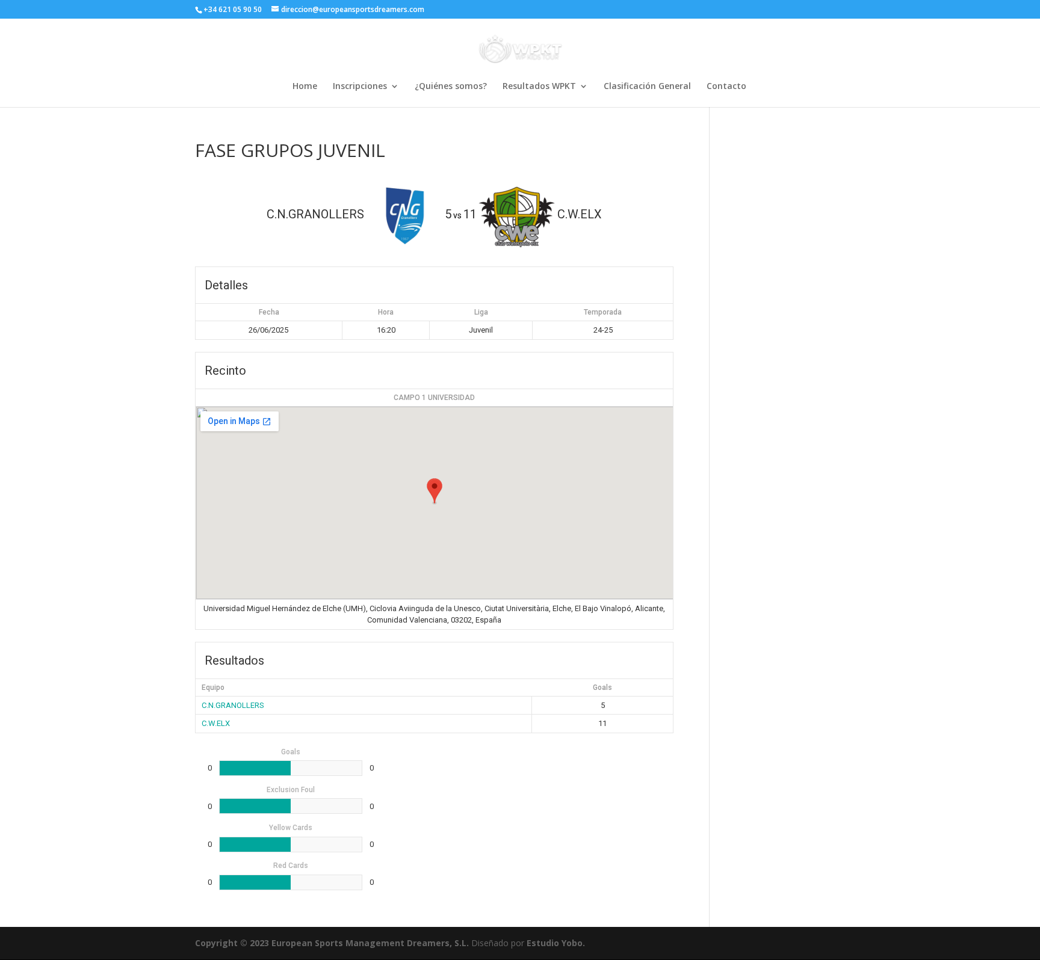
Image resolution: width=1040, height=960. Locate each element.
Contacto (726, 86)
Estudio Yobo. (556, 943)
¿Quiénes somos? (451, 86)
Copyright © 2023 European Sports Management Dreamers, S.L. (332, 943)
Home (304, 86)
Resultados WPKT (539, 86)
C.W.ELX (216, 723)
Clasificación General (647, 86)
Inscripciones (360, 86)
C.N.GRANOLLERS (233, 705)
